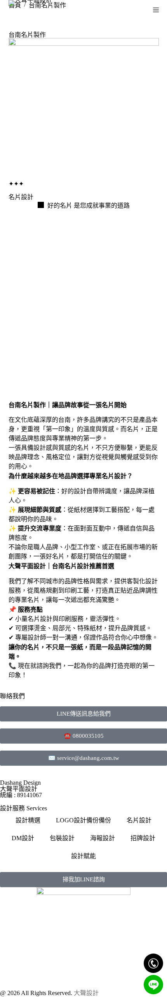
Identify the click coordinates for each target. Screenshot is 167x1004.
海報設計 (102, 838)
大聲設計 (86, 993)
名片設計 (139, 820)
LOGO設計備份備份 (83, 820)
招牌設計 (142, 838)
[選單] (156, 10)
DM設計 (23, 838)
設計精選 (28, 820)
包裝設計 (62, 838)
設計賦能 (83, 856)
